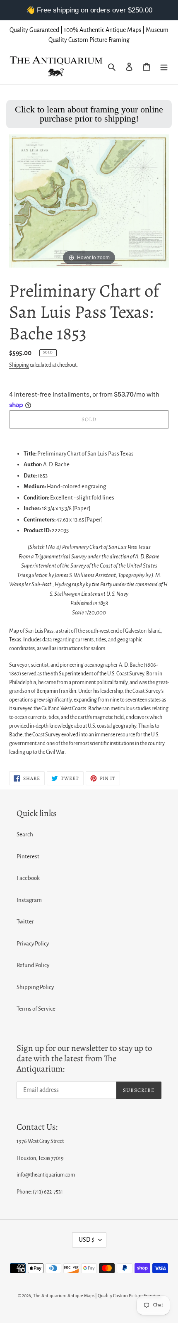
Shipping (19, 365)
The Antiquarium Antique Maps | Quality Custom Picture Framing (96, 1295)
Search (25, 834)
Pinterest (28, 856)
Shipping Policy (35, 987)
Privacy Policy (33, 943)
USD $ (86, 1239)
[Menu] (164, 67)
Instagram (29, 900)
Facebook (28, 878)
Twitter (25, 922)
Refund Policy (33, 965)
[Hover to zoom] (89, 200)
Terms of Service (36, 1009)
